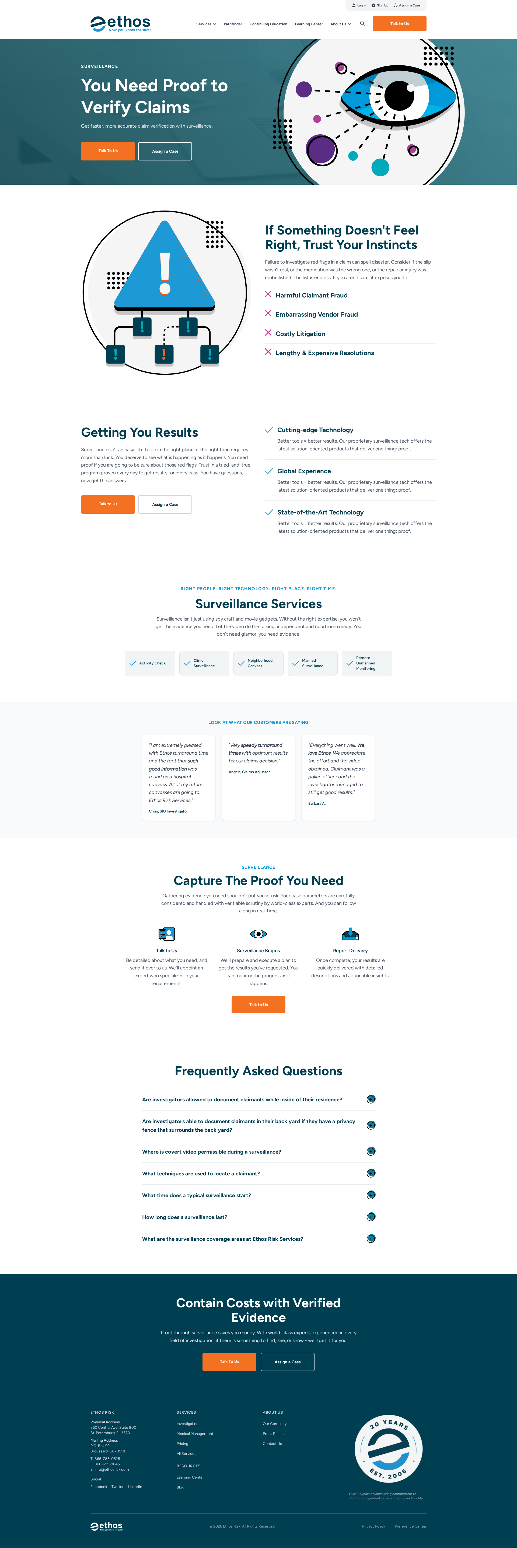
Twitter (117, 1486)
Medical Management (195, 1433)
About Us (338, 24)
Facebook (98, 1486)
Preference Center (411, 1526)
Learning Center (309, 24)
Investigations (188, 1423)
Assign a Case (409, 5)
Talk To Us (108, 150)
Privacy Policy (373, 1526)
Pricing (182, 1443)
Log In (361, 5)
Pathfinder (233, 24)
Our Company (275, 1423)
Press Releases (275, 1433)
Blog (180, 1487)
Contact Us (272, 1443)
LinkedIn (135, 1486)
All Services (186, 1453)
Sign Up (382, 5)
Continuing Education (268, 24)
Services (204, 24)
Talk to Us (399, 23)
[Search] (362, 24)
